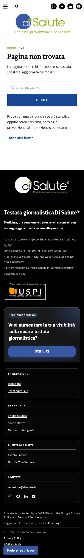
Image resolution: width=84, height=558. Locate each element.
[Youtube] (79, 6)
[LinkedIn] (25, 496)
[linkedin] (70, 6)
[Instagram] (54, 6)
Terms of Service (28, 517)
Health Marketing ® (49, 523)
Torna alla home (20, 138)
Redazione (14, 384)
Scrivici (42, 351)
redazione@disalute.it (22, 487)
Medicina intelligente (21, 430)
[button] (17, 7)
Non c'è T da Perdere (21, 462)
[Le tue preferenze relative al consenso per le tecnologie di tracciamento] (20, 550)
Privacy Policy (13, 538)
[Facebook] (62, 6)
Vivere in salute (17, 416)
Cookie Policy (12, 544)
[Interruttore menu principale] (5, 6)
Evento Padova (17, 455)
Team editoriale (18, 391)
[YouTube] (33, 496)
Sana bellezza (16, 423)
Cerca (42, 100)
